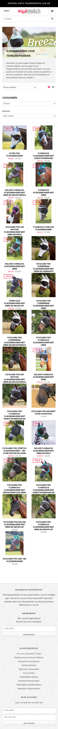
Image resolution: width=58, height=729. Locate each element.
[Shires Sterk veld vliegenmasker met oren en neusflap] (14, 285)
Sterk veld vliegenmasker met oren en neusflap (14, 303)
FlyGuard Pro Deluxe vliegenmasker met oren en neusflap (14, 524)
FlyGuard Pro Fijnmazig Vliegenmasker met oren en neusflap (43, 526)
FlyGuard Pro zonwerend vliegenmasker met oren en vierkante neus (43, 269)
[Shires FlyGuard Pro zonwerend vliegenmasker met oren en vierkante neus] (44, 248)
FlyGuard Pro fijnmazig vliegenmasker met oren (43, 341)
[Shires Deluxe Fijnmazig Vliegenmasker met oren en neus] (44, 432)
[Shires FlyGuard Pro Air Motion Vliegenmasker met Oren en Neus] (14, 211)
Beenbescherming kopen (29, 681)
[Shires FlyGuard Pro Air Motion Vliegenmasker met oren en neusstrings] (14, 359)
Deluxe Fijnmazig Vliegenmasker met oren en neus (43, 450)
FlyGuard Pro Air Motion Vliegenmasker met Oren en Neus (14, 231)
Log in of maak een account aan (29, 703)
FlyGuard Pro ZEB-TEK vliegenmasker (14, 560)
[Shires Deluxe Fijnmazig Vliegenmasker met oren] (14, 248)
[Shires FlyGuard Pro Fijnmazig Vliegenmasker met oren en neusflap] (44, 506)
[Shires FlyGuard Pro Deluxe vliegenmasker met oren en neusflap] (14, 506)
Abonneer (29, 635)
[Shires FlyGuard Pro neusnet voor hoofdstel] (44, 395)
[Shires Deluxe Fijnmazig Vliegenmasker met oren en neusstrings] (14, 174)
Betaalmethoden (29, 665)
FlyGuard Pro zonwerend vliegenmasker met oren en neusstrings (14, 341)
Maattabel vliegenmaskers (29, 689)
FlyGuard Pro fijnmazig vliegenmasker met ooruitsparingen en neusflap (14, 416)
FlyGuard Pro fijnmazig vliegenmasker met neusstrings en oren (14, 489)
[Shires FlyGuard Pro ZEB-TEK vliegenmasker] (14, 543)
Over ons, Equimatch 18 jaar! (29, 654)
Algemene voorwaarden (29, 669)
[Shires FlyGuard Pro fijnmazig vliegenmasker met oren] (44, 322)
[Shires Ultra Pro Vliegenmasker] (14, 137)
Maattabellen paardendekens (29, 685)
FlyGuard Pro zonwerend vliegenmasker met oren (43, 304)
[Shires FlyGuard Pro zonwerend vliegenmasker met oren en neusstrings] (14, 322)
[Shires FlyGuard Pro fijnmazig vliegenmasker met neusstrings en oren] (14, 469)
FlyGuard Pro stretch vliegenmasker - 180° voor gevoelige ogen (14, 450)
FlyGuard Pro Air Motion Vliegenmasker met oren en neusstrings (14, 378)
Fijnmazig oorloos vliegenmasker (43, 228)
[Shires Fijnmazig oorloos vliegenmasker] (44, 211)
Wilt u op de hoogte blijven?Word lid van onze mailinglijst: (29, 620)
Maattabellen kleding (29, 677)
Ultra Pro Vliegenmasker (14, 154)
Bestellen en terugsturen (29, 661)
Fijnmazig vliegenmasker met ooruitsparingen (43, 155)
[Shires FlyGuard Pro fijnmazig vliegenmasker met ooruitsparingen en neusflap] (14, 395)
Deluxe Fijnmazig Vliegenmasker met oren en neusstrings (14, 192)
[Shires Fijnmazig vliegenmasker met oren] (44, 174)
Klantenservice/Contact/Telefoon (29, 658)
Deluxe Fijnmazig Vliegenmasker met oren (14, 266)
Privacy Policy (29, 673)
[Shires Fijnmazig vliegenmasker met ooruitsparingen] (44, 137)
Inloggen (29, 723)
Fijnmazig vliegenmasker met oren (43, 192)
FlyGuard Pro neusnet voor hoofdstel (43, 412)
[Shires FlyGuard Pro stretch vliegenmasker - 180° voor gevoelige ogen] (14, 432)
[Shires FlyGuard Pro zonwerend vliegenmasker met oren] (44, 285)
